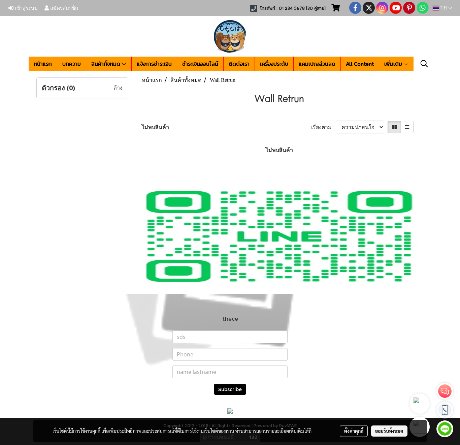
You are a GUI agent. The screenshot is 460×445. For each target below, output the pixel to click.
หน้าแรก (43, 64)
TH (443, 7)
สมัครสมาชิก (63, 8)
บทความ (71, 64)
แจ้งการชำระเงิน (154, 64)
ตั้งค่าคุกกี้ (353, 431)
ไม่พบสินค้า (155, 127)
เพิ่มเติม (393, 64)
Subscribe (230, 389)
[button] (424, 63)
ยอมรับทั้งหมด (389, 431)
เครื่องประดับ (274, 64)
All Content (360, 64)
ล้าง (118, 88)
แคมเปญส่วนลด (317, 64)
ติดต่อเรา (239, 64)
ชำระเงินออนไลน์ (200, 64)
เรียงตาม (323, 127)
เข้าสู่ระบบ (25, 8)
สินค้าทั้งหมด (106, 64)
